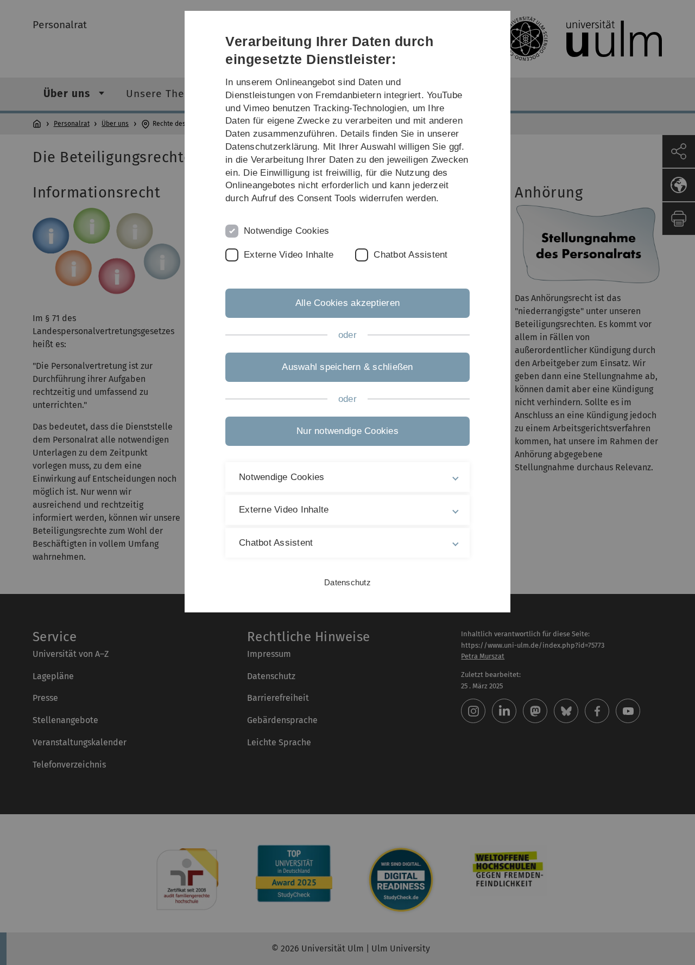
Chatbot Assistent (410, 255)
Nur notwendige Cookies (347, 431)
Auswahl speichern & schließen (347, 367)
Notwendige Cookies (287, 231)
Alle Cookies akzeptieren (347, 303)
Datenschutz (347, 582)
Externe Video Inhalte (288, 255)
